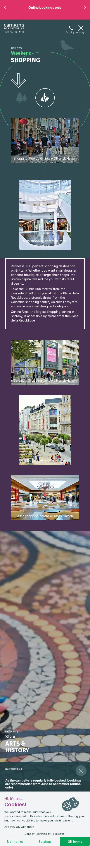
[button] (5, 7)
